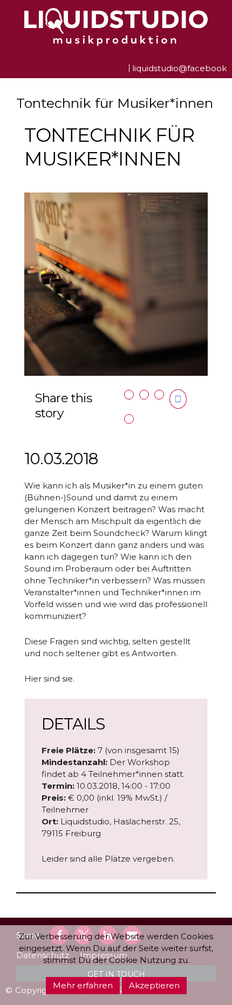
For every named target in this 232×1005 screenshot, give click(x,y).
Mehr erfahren (83, 985)
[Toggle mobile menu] (9, 66)
